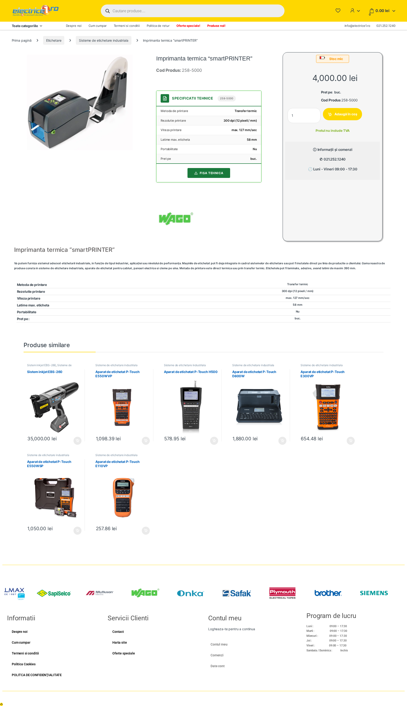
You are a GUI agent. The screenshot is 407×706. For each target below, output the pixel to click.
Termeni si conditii (127, 26)
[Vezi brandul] (176, 219)
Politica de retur (158, 26)
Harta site (119, 642)
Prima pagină (22, 40)
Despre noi (74, 26)
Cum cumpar (98, 26)
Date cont (218, 666)
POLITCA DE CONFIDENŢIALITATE (37, 675)
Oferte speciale (123, 653)
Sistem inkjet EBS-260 (41, 365)
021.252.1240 (385, 26)
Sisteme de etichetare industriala (103, 40)
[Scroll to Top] (1, 704)
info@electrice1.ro (357, 26)
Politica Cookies (24, 664)
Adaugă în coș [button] (75, 441)
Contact (118, 632)
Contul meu (219, 644)
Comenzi (217, 655)
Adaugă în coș (345, 114)
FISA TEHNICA (212, 173)
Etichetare (53, 40)
